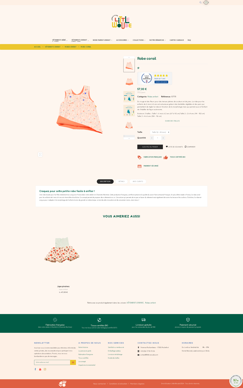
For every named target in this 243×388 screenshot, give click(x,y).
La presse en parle (84, 351)
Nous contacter (99, 384)
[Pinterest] (138, 68)
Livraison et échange (115, 354)
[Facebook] (35, 369)
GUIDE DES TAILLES (172, 121)
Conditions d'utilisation (118, 384)
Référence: (166, 97)
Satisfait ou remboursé (116, 347)
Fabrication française (85, 354)
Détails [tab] (122, 181)
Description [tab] (105, 181)
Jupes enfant (63, 289)
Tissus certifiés (83, 358)
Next (129, 57)
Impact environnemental (86, 365)
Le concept (82, 361)
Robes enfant (153, 97)
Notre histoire (83, 347)
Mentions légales (137, 384)
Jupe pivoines (63, 286)
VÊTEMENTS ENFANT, (135, 303)
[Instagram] (45, 369)
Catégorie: (142, 97)
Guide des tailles (113, 358)
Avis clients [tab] (138, 181)
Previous (129, 138)
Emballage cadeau (114, 351)
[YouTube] (40, 369)
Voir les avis (161, 82)
